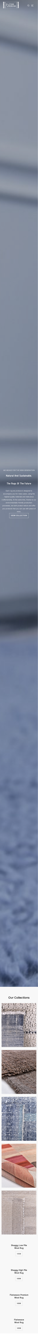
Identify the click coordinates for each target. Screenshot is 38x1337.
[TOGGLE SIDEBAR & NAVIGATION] (33, 5)
